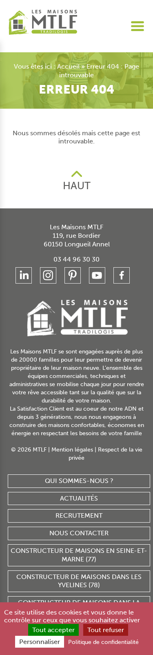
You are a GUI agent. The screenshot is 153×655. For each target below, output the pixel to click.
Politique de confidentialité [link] (103, 642)
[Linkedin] (24, 275)
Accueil (68, 66)
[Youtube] (97, 275)
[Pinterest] (72, 275)
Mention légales (72, 449)
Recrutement (78, 515)
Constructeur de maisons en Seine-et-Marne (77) (79, 555)
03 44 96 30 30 (76, 259)
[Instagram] (48, 275)
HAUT (77, 185)
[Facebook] (121, 275)
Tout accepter (53, 630)
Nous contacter (79, 533)
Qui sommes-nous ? (79, 481)
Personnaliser (39, 642)
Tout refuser (105, 630)
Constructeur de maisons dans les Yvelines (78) (79, 581)
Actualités (79, 498)
